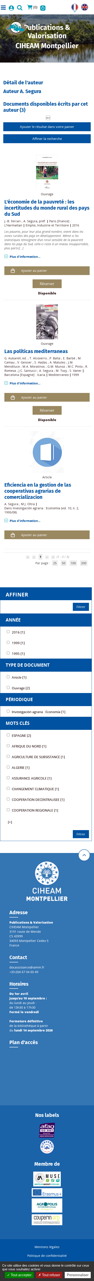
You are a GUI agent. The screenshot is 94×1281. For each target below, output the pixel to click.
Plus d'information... (25, 257)
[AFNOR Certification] (47, 1130)
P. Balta (54, 358)
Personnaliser (78, 1275)
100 (73, 563)
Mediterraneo (59, 375)
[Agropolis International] (47, 1205)
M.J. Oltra (28, 504)
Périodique (19, 699)
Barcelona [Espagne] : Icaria (24, 375)
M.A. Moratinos (34, 366)
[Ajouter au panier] (13, 270)
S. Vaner (76, 371)
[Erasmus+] (47, 1192)
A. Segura (30, 221)
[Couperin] (47, 1219)
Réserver (47, 283)
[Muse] (47, 1179)
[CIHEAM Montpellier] (47, 881)
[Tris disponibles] (48, 118)
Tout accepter (20, 1275)
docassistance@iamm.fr (26, 967)
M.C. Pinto (75, 366)
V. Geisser (24, 362)
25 (55, 563)
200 (83, 563)
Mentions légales (47, 1247)
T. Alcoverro (38, 358)
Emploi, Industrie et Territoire (47, 225)
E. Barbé (69, 358)
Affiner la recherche (47, 138)
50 (63, 563)
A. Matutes (57, 362)
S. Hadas (40, 362)
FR (73, 6)
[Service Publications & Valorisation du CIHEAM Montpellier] (16, 27)
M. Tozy (61, 371)
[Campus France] (47, 1146)
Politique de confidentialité (47, 1256)
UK (83, 6)
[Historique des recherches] (42, 7)
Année (13, 620)
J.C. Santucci (28, 371)
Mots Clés (18, 723)
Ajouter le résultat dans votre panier (47, 126)
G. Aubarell (12, 358)
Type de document (28, 665)
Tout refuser (50, 1275)
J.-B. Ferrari (12, 221)
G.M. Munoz (56, 366)
